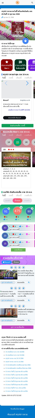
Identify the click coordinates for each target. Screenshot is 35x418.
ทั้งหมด (17, 200)
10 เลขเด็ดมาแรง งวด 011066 (14, 355)
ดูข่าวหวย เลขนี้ (14, 229)
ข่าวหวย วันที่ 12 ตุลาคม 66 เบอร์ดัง (16, 371)
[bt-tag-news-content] (19, 267)
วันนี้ (4, 78)
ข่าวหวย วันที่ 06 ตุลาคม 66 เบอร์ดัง (16, 391)
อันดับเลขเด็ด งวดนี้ (17, 126)
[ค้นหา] (32, 3)
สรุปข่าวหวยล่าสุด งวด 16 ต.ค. (16, 74)
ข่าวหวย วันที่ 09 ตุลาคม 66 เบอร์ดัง (16, 381)
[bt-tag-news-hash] (23, 267)
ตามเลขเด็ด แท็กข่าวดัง (13, 258)
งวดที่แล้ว (28, 78)
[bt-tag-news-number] (15, 267)
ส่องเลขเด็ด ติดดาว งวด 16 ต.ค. (16, 132)
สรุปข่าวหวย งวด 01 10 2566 (14, 361)
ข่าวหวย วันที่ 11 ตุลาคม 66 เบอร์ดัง (16, 375)
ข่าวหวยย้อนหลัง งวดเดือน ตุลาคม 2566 (17, 365)
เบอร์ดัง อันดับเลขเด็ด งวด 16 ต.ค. (17, 192)
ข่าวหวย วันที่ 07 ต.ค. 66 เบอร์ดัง (15, 388)
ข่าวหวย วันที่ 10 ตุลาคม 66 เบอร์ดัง (16, 378)
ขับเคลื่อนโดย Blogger (17, 409)
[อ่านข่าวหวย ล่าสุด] (25, 41)
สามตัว (27, 200)
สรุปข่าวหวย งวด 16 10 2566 (14, 358)
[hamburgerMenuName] (2, 2)
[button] (27, 83)
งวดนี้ (11, 78)
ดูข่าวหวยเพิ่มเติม (17, 327)
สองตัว (7, 200)
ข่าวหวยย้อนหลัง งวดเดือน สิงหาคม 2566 (18, 368)
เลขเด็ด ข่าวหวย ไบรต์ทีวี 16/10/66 (19, 110)
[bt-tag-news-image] (11, 267)
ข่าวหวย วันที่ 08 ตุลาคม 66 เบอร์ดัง (16, 384)
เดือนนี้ (18, 78)
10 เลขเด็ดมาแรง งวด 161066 (14, 352)
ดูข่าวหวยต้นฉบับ (7, 282)
